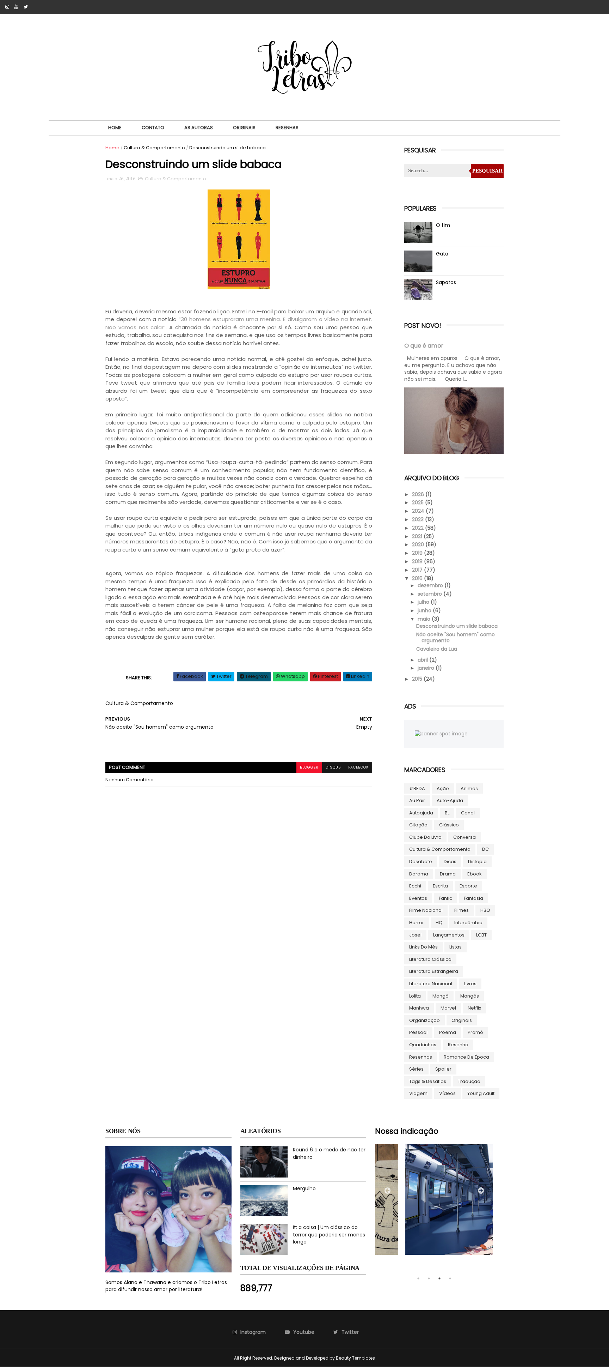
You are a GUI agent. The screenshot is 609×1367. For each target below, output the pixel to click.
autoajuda (421, 812)
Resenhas (287, 127)
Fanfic (445, 898)
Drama (448, 874)
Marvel (448, 1008)
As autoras (198, 127)
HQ (439, 922)
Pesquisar (487, 171)
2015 (418, 678)
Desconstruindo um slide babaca (457, 626)
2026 (418, 494)
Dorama (418, 874)
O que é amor (423, 346)
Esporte (468, 886)
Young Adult (480, 1093)
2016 (418, 578)
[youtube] (16, 7)
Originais (244, 127)
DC (485, 849)
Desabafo (420, 861)
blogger (309, 767)
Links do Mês (423, 947)
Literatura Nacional (430, 983)
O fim (443, 225)
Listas (455, 947)
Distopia (477, 861)
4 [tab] (450, 1278)
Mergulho (304, 1188)
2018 (418, 561)
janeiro (427, 668)
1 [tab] (418, 1278)
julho (424, 602)
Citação (418, 824)
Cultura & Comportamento (154, 147)
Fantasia (473, 898)
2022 (418, 527)
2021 (418, 536)
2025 (418, 502)
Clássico (449, 824)
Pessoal (418, 1032)
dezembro (431, 585)
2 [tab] (428, 1278)
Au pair (417, 800)
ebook (474, 874)
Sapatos (446, 282)
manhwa (419, 1008)
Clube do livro (425, 837)
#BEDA (417, 788)
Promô (475, 1032)
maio (425, 618)
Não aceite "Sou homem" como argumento (455, 637)
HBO (485, 910)
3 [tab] (439, 1278)
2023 (418, 519)
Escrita (440, 886)
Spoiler (443, 1069)
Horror (416, 922)
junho (425, 610)
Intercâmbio (468, 922)
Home (115, 127)
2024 (419, 510)
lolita (415, 996)
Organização (424, 1020)
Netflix (474, 1008)
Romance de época (466, 1057)
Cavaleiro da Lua (436, 648)
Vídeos (447, 1093)
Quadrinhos (422, 1044)
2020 (418, 544)
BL (447, 812)
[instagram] (7, 7)
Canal (468, 812)
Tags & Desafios (427, 1081)
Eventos (418, 898)
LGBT (481, 935)
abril (423, 659)
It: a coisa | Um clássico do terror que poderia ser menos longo (329, 1234)
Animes (469, 788)
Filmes (461, 910)
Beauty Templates (355, 1358)
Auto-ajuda (450, 800)
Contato (153, 127)
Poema (447, 1032)
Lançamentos (449, 935)
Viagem (418, 1093)
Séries (416, 1069)
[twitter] (26, 7)
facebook (358, 767)
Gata (442, 253)
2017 (418, 569)
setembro (430, 593)
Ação (443, 788)
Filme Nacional (426, 910)
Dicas (450, 861)
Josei (415, 935)
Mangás (469, 996)
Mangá (440, 996)
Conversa (464, 837)
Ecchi (415, 886)
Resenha (458, 1044)
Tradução (469, 1081)
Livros (470, 983)
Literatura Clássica (430, 959)
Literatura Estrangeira (433, 971)
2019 (418, 552)
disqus (333, 767)
